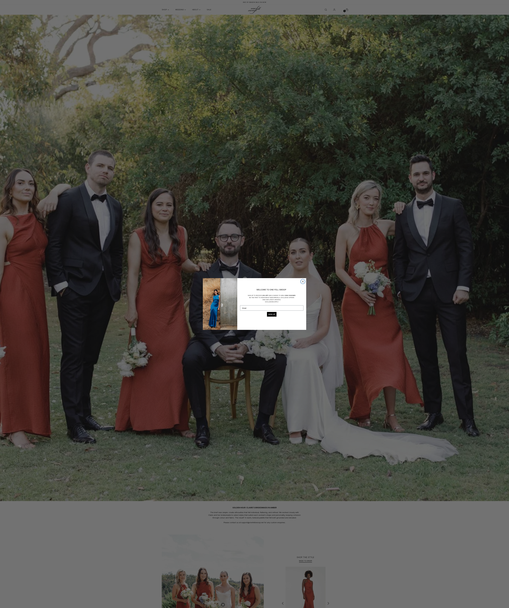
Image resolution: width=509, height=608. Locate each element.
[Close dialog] (302, 281)
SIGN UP (271, 314)
